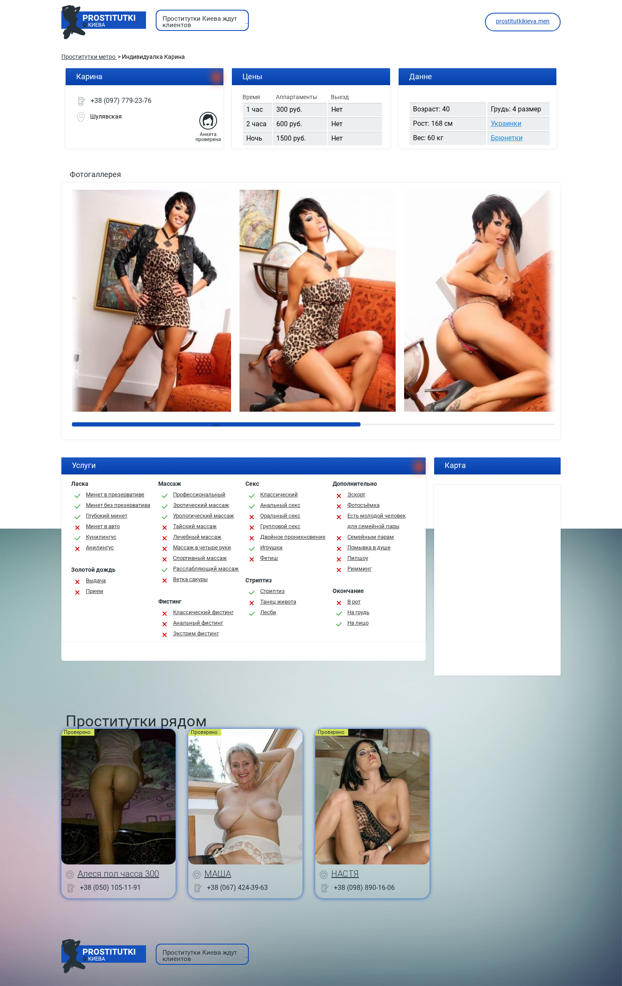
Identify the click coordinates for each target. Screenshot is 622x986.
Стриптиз (272, 591)
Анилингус (100, 547)
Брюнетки (507, 138)
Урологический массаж (203, 515)
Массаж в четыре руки (202, 547)
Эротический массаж (201, 505)
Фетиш (269, 558)
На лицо (358, 623)
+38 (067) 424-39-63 (237, 887)
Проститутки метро (89, 56)
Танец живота (278, 601)
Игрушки (271, 547)
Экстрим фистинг (196, 633)
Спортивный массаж (200, 558)
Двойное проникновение (292, 537)
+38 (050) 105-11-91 (110, 887)
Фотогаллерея (95, 174)
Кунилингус (101, 537)
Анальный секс (280, 505)
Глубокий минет (106, 515)
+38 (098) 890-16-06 (364, 887)
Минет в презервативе (115, 494)
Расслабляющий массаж (206, 568)
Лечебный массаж (197, 537)
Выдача (96, 580)
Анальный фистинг (198, 623)
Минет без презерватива (118, 505)
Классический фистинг (203, 612)
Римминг (359, 568)
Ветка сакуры (190, 579)
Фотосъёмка (363, 505)
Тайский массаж (195, 526)
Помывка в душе (369, 547)
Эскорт (356, 494)
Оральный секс (280, 515)
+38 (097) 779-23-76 (121, 101)
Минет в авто (103, 526)
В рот (354, 601)
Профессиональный (199, 494)
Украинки (506, 123)
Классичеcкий (279, 494)
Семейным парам (370, 537)
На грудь (358, 612)
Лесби (268, 612)
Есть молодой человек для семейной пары (376, 520)
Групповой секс (280, 526)
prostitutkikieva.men (523, 21)
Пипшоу (357, 558)
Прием (94, 591)
